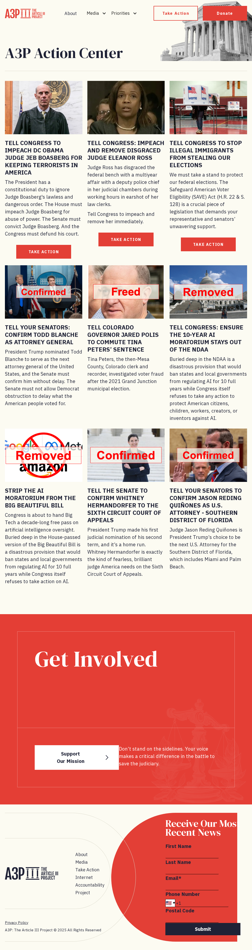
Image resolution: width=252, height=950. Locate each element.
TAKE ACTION (44, 251)
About (70, 13)
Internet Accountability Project (89, 885)
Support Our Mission (70, 757)
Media (81, 862)
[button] (96, 13)
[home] (25, 13)
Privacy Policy (16, 922)
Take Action (175, 13)
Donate (225, 13)
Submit (203, 929)
